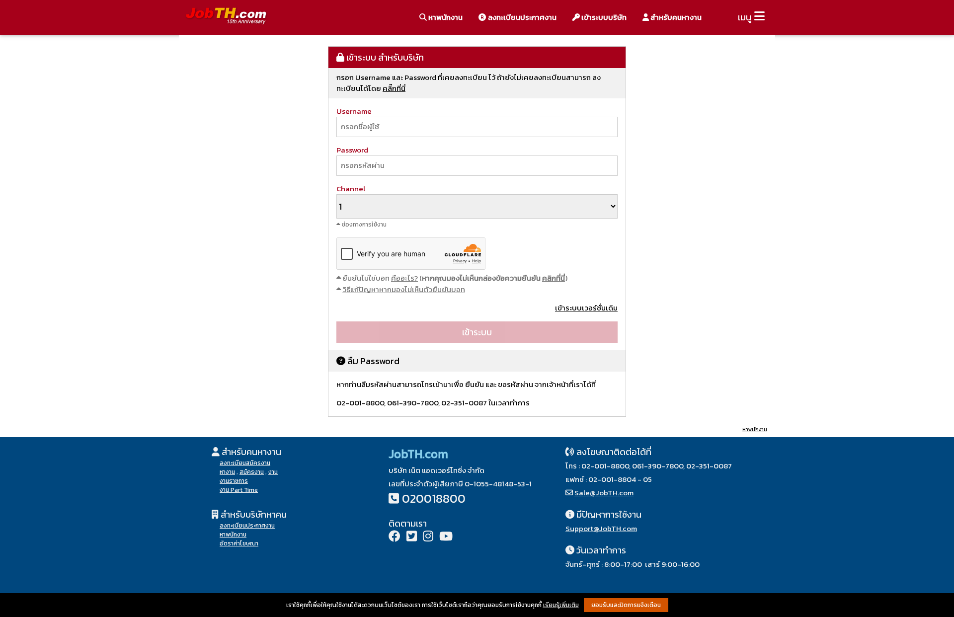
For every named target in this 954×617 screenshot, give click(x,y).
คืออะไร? (404, 278)
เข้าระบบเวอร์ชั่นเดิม (586, 307)
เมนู (744, 17)
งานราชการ (234, 480)
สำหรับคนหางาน (675, 17)
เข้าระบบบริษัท (603, 17)
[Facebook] (394, 537)
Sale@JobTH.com (604, 492)
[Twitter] (411, 537)
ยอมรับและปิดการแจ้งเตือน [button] (626, 605)
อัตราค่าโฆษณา (239, 543)
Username (354, 111)
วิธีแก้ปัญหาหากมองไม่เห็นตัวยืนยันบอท (403, 289)
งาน (273, 471)
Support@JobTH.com (601, 528)
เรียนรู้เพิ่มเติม (561, 605)
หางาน (227, 471)
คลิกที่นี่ (553, 278)
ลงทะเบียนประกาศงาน (521, 17)
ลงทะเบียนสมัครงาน (245, 463)
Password (352, 149)
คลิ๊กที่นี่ (394, 88)
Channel (350, 188)
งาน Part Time (239, 489)
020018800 (434, 498)
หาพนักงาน (445, 17)
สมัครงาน (251, 471)
